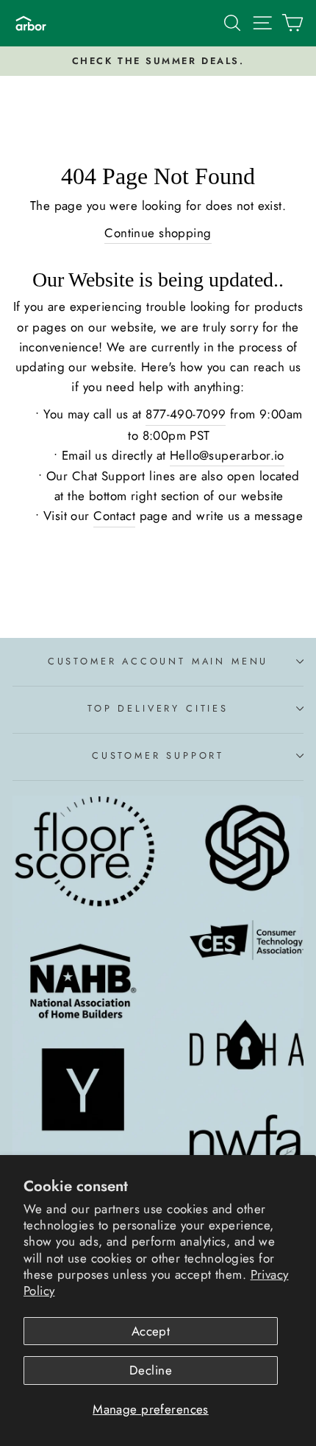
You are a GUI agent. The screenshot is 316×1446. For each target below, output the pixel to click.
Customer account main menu (158, 661)
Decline (150, 1370)
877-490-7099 (186, 414)
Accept (151, 1331)
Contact (114, 515)
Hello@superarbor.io (227, 455)
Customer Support (158, 755)
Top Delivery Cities (158, 708)
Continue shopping (157, 233)
